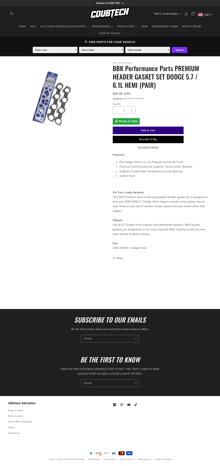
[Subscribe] (135, 338)
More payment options (148, 147)
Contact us (14, 433)
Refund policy (15, 416)
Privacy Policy (15, 410)
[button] (11, 13)
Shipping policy (144, 459)
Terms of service (126, 459)
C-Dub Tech (61, 459)
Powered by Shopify (76, 459)
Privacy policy (110, 459)
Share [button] (119, 258)
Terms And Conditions (20, 421)
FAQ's (11, 427)
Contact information (163, 459)
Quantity (117, 104)
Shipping (117, 98)
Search (179, 50)
